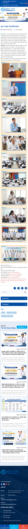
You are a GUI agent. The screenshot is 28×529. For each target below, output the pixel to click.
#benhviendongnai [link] (16, 279)
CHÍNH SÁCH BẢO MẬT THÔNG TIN (11, 520)
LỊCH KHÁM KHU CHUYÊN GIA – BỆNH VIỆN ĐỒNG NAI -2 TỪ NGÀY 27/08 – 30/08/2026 (14, 419)
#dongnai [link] (23, 279)
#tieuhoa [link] (22, 280)
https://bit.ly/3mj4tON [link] (14, 277)
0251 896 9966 (14, 5)
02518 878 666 (11, 495)
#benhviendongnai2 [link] (6, 279)
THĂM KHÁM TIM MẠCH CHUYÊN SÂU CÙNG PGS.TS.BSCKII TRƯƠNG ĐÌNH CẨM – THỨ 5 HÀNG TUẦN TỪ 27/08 (14, 451)
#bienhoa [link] (17, 280)
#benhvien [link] (3, 280)
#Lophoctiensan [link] (10, 280)
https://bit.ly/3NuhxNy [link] (16, 274)
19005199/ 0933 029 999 (9, 512)
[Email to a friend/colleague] (18, 288)
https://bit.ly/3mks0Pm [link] (13, 272)
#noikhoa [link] (3, 282)
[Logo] (14, 472)
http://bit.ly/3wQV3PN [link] (15, 275)
